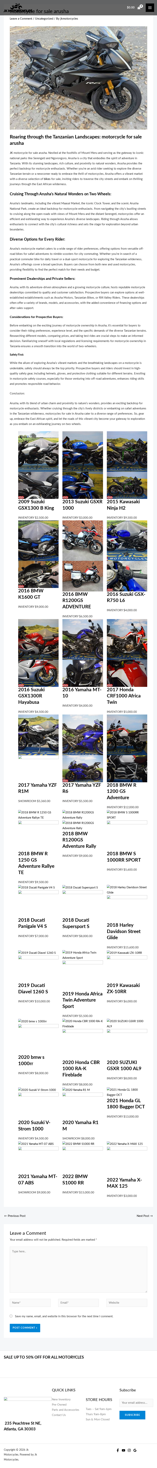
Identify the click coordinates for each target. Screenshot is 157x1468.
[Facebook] (117, 1450)
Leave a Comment (21, 18)
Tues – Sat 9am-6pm (98, 1409)
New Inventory (61, 1399)
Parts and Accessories (65, 1409)
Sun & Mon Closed (98, 1419)
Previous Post (14, 1216)
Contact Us (59, 1415)
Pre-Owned (59, 1404)
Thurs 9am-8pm (96, 1414)
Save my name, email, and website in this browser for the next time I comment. (64, 1316)
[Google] (135, 1450)
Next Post (145, 1216)
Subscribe (132, 1415)
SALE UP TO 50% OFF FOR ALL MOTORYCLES (44, 1357)
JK (11, 153)
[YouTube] (123, 1450)
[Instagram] (129, 1450)
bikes (47, 179)
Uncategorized (44, 18)
